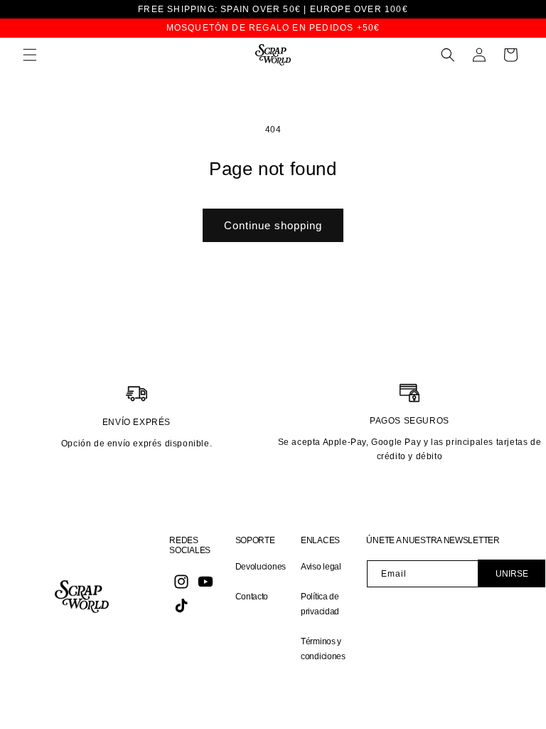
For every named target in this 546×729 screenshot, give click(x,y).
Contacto (252, 597)
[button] (30, 54)
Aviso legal (321, 567)
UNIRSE (512, 574)
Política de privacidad (320, 604)
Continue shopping (273, 225)
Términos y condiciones (323, 649)
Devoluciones (260, 567)
